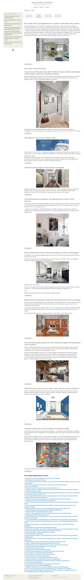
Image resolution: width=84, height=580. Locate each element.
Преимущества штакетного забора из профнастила (38, 565)
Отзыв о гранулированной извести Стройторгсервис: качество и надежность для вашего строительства (51, 570)
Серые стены (29, 16)
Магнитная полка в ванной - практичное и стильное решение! (41, 546)
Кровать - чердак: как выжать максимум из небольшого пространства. (43, 543)
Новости (41, 7)
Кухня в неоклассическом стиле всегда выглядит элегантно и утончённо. (43, 530)
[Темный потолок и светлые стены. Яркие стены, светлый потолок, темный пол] (52, 407)
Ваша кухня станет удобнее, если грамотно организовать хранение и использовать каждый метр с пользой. (52, 529)
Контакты (30, 575)
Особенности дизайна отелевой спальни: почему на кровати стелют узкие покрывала (13, 33)
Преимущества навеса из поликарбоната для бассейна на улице (42, 557)
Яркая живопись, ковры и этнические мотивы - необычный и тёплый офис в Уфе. (46, 541)
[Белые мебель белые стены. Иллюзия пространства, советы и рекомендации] (52, 272)
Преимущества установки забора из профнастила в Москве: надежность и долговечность (48, 560)
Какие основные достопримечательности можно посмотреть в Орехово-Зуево (45, 551)
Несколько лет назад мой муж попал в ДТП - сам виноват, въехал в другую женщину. (46, 484)
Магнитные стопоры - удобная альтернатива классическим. (40, 532)
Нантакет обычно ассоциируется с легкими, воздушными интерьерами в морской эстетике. (48, 508)
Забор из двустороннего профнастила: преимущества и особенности (43, 563)
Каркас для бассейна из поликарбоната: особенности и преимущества (43, 559)
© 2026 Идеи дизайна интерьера (10, 575)
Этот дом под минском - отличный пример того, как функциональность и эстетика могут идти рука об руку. (51, 519)
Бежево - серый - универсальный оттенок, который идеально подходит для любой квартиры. (48, 513)
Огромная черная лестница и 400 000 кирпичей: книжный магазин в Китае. (44, 510)
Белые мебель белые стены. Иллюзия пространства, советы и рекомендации (51, 253)
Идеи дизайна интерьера (42, 2)
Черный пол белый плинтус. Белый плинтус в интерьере (44, 168)
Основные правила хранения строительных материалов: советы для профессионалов (47, 567)
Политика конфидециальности (33, 577)
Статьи (47, 7)
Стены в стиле (48, 16)
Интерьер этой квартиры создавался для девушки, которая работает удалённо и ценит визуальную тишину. (51, 489)
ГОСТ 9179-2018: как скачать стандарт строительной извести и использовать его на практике (48, 568)
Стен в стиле (58, 16)
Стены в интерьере (38, 15)
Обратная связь (55, 575)
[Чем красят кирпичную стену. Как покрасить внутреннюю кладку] (52, 455)
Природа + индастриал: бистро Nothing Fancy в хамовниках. (40, 500)
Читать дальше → (28, 64)
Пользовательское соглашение (37, 575)
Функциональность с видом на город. (35, 548)
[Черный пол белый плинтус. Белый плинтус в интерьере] (52, 178)
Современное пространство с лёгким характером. (38, 549)
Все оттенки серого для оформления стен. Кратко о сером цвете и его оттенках (51, 23)
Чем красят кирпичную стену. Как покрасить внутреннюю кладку (46, 429)
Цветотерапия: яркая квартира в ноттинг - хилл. (37, 514)
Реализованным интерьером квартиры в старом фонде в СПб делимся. (42, 478)
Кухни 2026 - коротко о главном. (33, 491)
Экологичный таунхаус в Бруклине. (34, 533)
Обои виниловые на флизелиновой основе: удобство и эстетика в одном (12, 38)
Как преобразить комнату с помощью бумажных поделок (39, 571)
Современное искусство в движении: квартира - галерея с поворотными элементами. (47, 544)
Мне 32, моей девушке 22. (31, 486)
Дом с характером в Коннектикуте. (34, 562)
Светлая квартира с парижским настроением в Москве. (39, 552)
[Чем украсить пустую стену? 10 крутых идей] (52, 145)
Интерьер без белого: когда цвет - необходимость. (38, 555)
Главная (35, 7)
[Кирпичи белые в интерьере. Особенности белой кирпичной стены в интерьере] (52, 326)
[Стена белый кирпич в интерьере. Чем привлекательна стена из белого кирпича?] (52, 230)
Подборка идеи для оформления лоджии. (35, 480)
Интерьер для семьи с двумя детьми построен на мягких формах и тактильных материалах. (48, 499)
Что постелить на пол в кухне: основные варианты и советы (40, 554)
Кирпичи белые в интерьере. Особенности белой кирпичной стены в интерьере (52, 300)
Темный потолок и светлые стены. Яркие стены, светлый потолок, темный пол (51, 388)
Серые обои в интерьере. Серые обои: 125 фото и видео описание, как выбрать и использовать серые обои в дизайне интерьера (52, 73)
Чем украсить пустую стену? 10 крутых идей (39, 138)
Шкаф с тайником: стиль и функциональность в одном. (39, 511)
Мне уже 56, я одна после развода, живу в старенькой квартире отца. (42, 488)
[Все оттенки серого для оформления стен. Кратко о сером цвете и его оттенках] (52, 49)
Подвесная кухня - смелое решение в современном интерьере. (41, 527)
